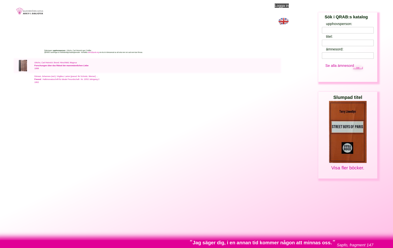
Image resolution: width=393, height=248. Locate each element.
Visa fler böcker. (347, 167)
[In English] (283, 26)
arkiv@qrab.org (93, 52)
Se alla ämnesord (339, 65)
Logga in (282, 5)
